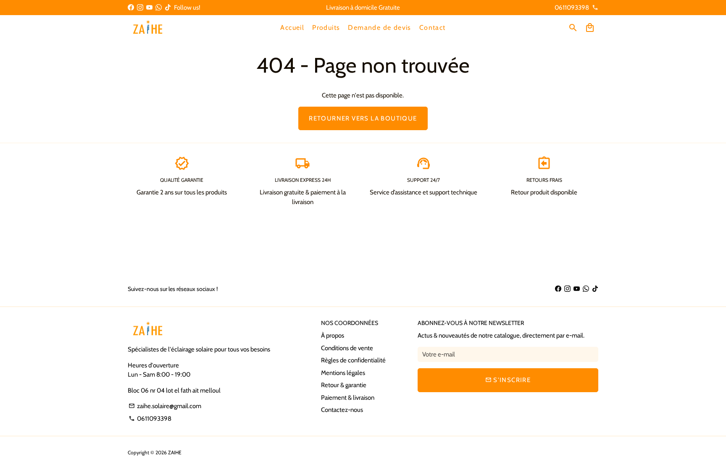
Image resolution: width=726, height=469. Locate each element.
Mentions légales (343, 373)
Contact (432, 27)
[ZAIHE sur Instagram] (140, 7)
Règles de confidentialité (353, 360)
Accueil (292, 27)
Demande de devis (379, 27)
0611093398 (150, 418)
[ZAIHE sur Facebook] (131, 7)
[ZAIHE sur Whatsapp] (158, 7)
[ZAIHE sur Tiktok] (168, 7)
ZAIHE (175, 452)
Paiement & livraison (347, 397)
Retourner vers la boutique (363, 118)
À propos (332, 335)
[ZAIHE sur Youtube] (149, 7)
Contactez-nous (342, 410)
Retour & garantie (343, 385)
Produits (326, 27)
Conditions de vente (347, 348)
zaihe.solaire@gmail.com (165, 406)
